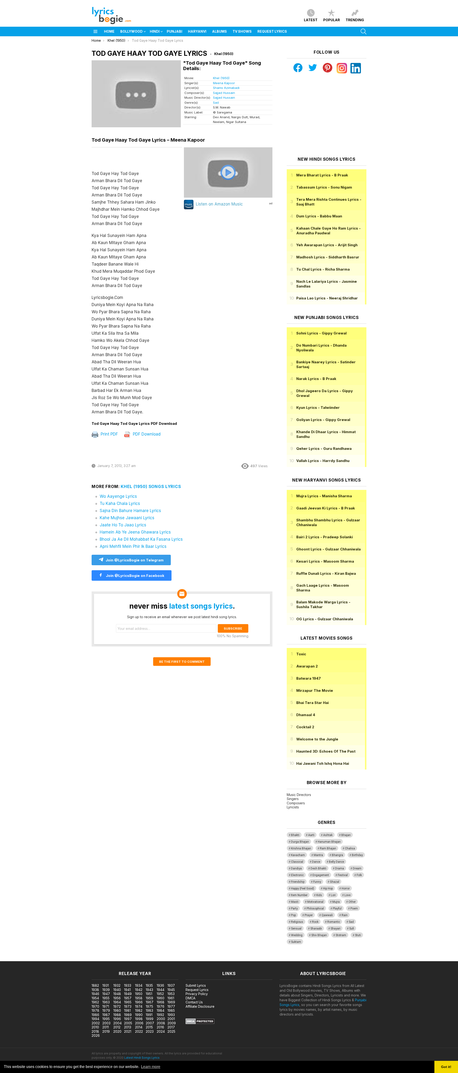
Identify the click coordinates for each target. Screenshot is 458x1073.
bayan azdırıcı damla (44, 959)
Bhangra (337, 855)
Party (294, 908)
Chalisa (350, 848)
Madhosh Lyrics (327, 257)
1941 (127, 990)
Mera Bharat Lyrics (322, 175)
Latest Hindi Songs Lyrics (142, 1057)
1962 (95, 1002)
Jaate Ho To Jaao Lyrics (123, 525)
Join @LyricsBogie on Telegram (135, 560)
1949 (128, 994)
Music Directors (299, 795)
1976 (160, 1006)
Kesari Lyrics (325, 561)
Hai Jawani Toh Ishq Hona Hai (322, 763)
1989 (128, 1015)
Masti (294, 902)
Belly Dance (336, 861)
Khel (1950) (221, 78)
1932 (116, 985)
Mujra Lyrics (324, 496)
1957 (127, 998)
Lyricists (293, 807)
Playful (337, 908)
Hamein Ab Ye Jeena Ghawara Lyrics (135, 532)
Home (109, 31)
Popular (331, 20)
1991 (149, 1015)
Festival (343, 875)
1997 (128, 1019)
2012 (116, 1027)
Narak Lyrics (316, 378)
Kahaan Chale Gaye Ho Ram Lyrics (328, 230)
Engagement (320, 875)
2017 (171, 1027)
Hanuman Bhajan (329, 841)
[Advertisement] (326, 115)
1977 (171, 1006)
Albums (219, 31)
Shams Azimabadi (226, 88)
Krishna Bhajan (301, 848)
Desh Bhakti (318, 868)
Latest (310, 20)
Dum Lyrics (319, 216)
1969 (171, 1002)
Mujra (336, 902)
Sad (216, 102)
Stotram (341, 935)
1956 (117, 998)
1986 (95, 1015)
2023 (150, 1031)
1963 (106, 1002)
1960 (160, 998)
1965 (127, 1002)
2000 (161, 1019)
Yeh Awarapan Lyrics (327, 245)
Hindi (155, 31)
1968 (160, 1002)
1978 (95, 1010)
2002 (96, 1023)
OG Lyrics (324, 619)
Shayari (335, 928)
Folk (359, 875)
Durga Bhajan (300, 841)
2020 (117, 1031)
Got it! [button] (446, 1067)
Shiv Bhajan (319, 935)
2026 (96, 1035)
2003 (106, 1023)
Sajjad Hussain (224, 93)
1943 (149, 990)
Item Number (299, 895)
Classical (297, 861)
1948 (117, 994)
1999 (149, 1019)
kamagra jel (84, 959)
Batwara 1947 (308, 678)
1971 (105, 1006)
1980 (117, 1010)
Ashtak (328, 835)
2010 (95, 1027)
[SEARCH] (363, 31)
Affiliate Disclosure (200, 1006)
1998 (139, 1019)
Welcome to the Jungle (317, 739)
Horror (346, 888)
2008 (161, 1023)
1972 (117, 1006)
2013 (127, 1027)
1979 (106, 1010)
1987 (106, 1015)
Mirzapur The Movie (314, 690)
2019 (106, 1031)
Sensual (296, 928)
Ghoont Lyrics (328, 549)
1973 (127, 1006)
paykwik (67, 959)
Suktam (296, 942)
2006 (139, 1023)
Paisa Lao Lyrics (327, 298)
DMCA (190, 998)
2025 (171, 1031)
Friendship (297, 881)
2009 (171, 1023)
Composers (296, 803)
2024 (161, 1031)
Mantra (318, 855)
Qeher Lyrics (324, 448)
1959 (149, 998)
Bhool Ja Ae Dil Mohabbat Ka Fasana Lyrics (141, 539)
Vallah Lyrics (322, 460)
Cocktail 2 (305, 727)
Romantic (333, 922)
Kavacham (298, 855)
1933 (127, 985)
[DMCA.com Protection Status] (200, 1023)
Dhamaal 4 (305, 715)
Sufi (351, 928)
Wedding (296, 935)
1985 (171, 1010)
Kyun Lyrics (318, 407)
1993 (171, 1015)
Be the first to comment (182, 661)
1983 (149, 1010)
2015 (149, 1027)
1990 (139, 1015)
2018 (95, 1031)
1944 (160, 990)
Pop (293, 915)
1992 (160, 1015)
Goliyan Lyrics (323, 419)
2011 (105, 1027)
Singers (293, 799)
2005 (128, 1023)
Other (352, 902)
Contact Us (194, 1002)
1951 (149, 994)
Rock (315, 922)
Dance (316, 861)
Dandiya (296, 868)
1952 (160, 994)
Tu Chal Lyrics (323, 269)
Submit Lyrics (196, 985)
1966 (139, 1002)
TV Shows (242, 31)
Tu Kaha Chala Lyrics (120, 503)
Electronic (297, 875)
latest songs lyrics (201, 606)
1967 (149, 1002)
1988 (117, 1015)
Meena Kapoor (224, 83)
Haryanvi (197, 31)
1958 (138, 998)
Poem (354, 908)
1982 (138, 1010)
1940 (117, 990)
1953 (171, 994)
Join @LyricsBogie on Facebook (134, 575)
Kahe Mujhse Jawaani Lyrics (127, 517)
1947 (106, 994)
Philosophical (315, 908)
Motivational (315, 902)
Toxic (301, 654)
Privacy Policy (197, 994)
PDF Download (146, 434)
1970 (95, 1006)
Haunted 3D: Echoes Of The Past (325, 751)
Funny (317, 881)
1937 (171, 985)
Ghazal (334, 881)
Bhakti (295, 835)
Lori (333, 895)
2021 (127, 1031)
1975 (149, 1006)
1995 (106, 1019)
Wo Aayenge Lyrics (118, 496)
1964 (117, 1002)
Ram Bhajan (328, 848)
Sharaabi (316, 928)
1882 (95, 985)
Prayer (309, 915)
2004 (117, 1023)
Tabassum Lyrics (324, 187)
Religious (297, 922)
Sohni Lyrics (321, 333)
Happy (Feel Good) (302, 888)
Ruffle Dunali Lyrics (326, 573)
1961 (170, 998)
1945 (171, 990)
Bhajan (346, 835)
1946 (95, 994)
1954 (95, 998)
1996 (117, 1019)
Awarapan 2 (307, 666)
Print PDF (108, 434)
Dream (357, 868)
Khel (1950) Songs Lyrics (151, 486)
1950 (138, 994)
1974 (138, 1006)
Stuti (358, 935)
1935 (149, 985)
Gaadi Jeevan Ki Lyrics (325, 508)
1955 (105, 998)
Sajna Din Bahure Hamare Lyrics (130, 510)
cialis (23, 959)
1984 (160, 1010)
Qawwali (327, 915)
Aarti (311, 835)
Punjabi (174, 31)
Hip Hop (328, 888)
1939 (106, 990)
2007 (150, 1023)
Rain (345, 915)
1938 (95, 990)
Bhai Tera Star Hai (312, 702)
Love (347, 895)
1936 (160, 985)
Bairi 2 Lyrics (324, 537)
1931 (105, 985)
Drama (339, 868)
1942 (138, 990)
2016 (160, 1027)
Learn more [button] (150, 1067)
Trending (355, 20)
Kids (319, 895)
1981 (127, 1010)
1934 (138, 985)
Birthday (357, 855)
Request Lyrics (272, 31)
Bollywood (131, 31)
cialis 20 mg (9, 959)
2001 (171, 1019)
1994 (95, 1019)
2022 (139, 1031)
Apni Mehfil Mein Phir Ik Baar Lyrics (133, 546)
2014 (138, 1027)
